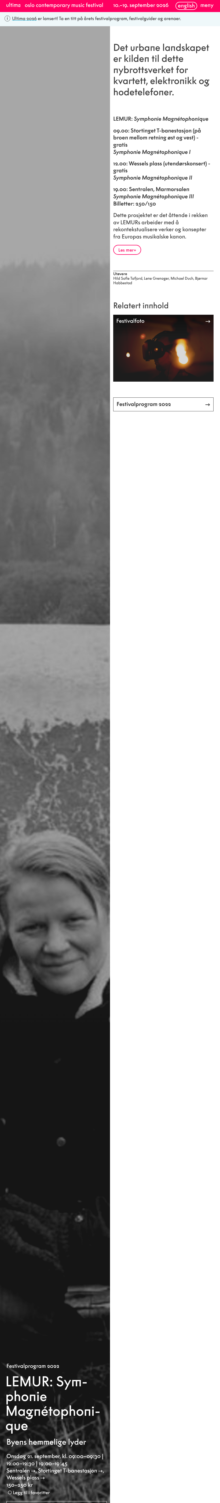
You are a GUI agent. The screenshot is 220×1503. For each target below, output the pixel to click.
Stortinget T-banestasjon (67, 1470)
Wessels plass (22, 1477)
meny (207, 5)
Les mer (126, 250)
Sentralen (18, 1470)
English (186, 5)
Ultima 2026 (24, 18)
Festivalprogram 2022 (32, 1366)
